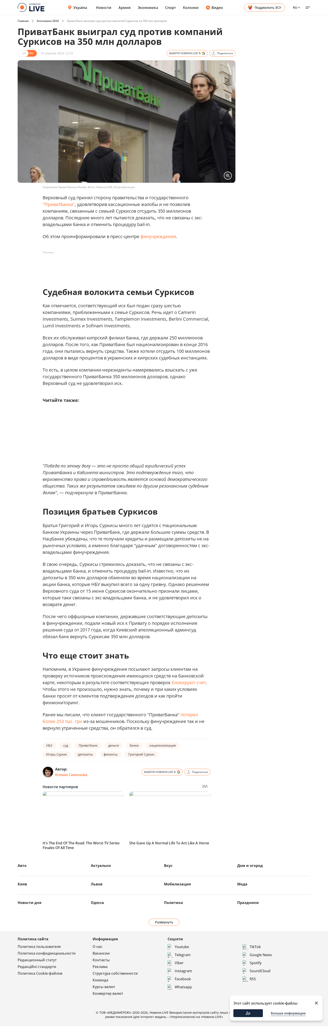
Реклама (100, 966)
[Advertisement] (124, 266)
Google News (261, 954)
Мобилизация (177, 884)
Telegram (183, 954)
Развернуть (164, 922)
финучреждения (158, 236)
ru (295, 7)
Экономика (148, 7)
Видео (217, 7)
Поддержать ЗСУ (268, 7)
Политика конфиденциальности (47, 953)
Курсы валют (104, 986)
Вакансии (101, 953)
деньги (113, 745)
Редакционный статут (37, 959)
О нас (97, 946)
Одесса (97, 902)
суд (65, 745)
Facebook (183, 978)
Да (248, 1013)
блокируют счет (189, 682)
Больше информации (288, 1013)
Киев (22, 884)
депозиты (85, 754)
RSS (253, 978)
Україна (80, 7)
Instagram (183, 970)
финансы (111, 754)
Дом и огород (250, 865)
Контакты (101, 959)
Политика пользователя (39, 946)
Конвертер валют (108, 993)
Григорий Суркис (141, 754)
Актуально (101, 865)
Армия (124, 7)
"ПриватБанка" (59, 204)
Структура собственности (115, 973)
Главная (23, 21)
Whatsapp (183, 986)
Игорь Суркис (56, 754)
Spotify (256, 962)
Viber (179, 962)
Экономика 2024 (48, 21)
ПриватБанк (88, 745)
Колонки (191, 7)
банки (134, 745)
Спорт (170, 7)
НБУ (49, 745)
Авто (22, 865)
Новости (103, 7)
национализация (162, 745)
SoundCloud (260, 970)
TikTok (255, 946)
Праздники (248, 902)
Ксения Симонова (71, 774)
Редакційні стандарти (37, 966)
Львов (96, 884)
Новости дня (29, 902)
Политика (173, 902)
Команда (100, 980)
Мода (242, 884)
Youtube (182, 946)
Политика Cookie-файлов (40, 973)
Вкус (168, 865)
